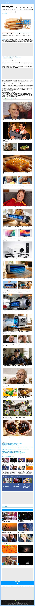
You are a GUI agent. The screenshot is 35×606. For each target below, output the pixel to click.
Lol (16, 7)
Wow (27, 7)
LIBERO (2, 601)
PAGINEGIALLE (7, 601)
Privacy (15, 603)
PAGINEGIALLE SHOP (12, 601)
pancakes (3, 39)
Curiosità (11, 9)
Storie (5, 9)
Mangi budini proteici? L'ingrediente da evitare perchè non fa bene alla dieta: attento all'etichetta (15, 450)
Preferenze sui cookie (22, 603)
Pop (31, 7)
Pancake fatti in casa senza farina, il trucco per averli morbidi (12, 443)
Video (8, 9)
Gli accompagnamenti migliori (7, 58)
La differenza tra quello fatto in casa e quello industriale (12, 57)
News (3, 9)
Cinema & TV (16, 9)
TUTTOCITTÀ (21, 601)
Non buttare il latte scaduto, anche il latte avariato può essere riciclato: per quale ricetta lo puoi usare (17, 447)
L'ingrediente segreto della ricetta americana (10, 56)
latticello (5, 63)
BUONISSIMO (31, 601)
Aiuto (26, 603)
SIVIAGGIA (26, 601)
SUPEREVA (17, 602)
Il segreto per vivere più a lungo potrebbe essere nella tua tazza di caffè (13, 452)
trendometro (7, 510)
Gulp (20, 7)
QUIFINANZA (29, 601)
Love (24, 7)
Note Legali (12, 603)
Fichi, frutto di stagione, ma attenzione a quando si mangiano (12, 453)
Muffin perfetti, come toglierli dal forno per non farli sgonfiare (12, 445)
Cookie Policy (18, 603)
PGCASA (15, 601)
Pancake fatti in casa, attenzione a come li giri (9, 444)
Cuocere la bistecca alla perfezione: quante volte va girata (11, 451)
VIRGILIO (5, 601)
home (3, 13)
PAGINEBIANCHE (18, 601)
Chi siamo (9, 603)
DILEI (24, 601)
